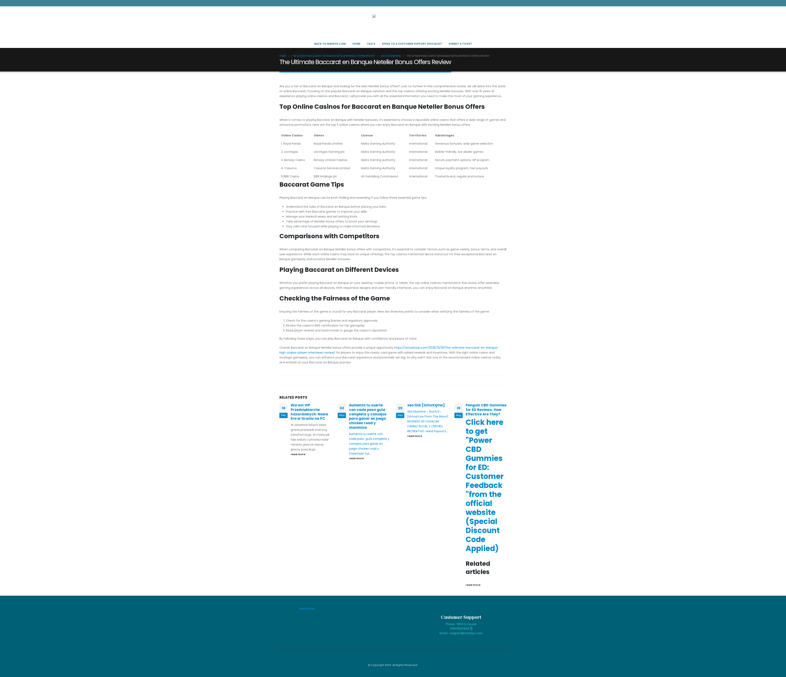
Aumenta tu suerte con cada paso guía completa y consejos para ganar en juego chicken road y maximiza (367, 416)
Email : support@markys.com (461, 633)
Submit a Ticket (460, 43)
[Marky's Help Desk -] (393, 23)
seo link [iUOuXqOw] (426, 405)
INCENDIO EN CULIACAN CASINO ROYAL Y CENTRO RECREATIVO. (425, 426)
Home (356, 43)
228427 (465, 629)
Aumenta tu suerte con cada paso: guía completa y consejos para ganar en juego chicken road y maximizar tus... (369, 444)
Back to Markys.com (330, 43)
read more (298, 454)
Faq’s (371, 43)
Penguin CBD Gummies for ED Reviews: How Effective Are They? (486, 410)
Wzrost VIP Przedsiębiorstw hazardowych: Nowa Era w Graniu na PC (309, 412)
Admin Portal (307, 608)
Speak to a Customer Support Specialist (412, 43)
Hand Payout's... (437, 431)
